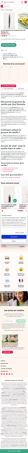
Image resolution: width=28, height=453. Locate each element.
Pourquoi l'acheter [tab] (9, 85)
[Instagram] (12, 374)
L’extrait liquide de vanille (8, 169)
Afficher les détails (19, 232)
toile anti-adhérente (13, 399)
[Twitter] (4, 374)
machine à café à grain (11, 425)
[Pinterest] (9, 374)
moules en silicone (5, 395)
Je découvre (6, 352)
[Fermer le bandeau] (26, 210)
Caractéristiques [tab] (8, 88)
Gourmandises (16, 177)
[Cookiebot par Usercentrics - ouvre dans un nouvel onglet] (17, 211)
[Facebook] (1, 374)
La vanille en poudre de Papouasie (10, 168)
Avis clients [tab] (21, 88)
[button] (2, 2)
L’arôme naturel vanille (7, 171)
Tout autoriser (14, 236)
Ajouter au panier (15, 451)
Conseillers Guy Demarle (20, 388)
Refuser (14, 241)
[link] (7, 259)
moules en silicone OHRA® (19, 393)
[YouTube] (7, 374)
